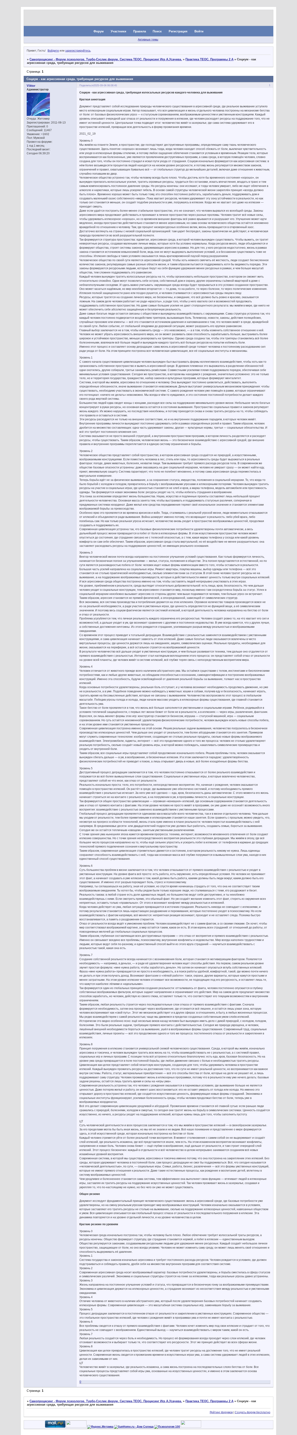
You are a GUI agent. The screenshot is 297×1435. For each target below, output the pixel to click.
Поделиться (86, 85)
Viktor (31, 85)
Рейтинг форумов (221, 1412)
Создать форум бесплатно (252, 1412)
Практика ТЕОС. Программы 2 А (209, 59)
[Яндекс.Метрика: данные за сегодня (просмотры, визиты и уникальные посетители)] (100, 1427)
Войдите (53, 50)
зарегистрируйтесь (77, 50)
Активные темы (148, 39)
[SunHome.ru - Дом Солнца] (134, 1426)
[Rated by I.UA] (76, 1426)
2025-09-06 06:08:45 (105, 85)
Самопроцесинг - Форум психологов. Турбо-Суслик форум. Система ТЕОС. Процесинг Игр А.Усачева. (105, 59)
